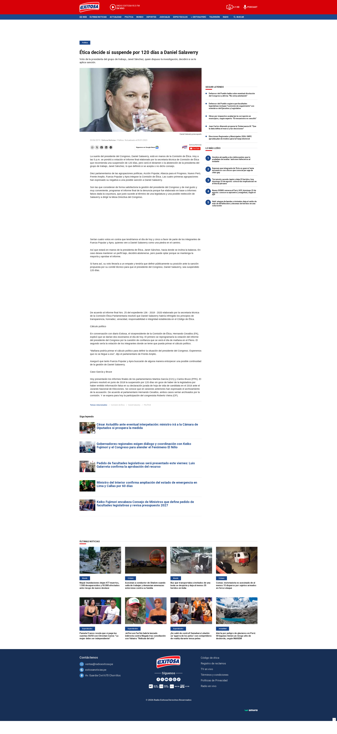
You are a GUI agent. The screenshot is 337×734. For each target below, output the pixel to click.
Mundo (139, 17)
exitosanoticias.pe (95, 669)
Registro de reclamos (213, 663)
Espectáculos (180, 17)
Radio (225, 17)
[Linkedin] (106, 147)
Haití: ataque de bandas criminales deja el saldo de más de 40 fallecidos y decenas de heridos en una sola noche (234, 203)
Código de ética (210, 657)
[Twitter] (97, 147)
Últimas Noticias (98, 17)
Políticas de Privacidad (214, 680)
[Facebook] (101, 147)
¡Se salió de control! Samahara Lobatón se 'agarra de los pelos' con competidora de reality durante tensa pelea (190, 636)
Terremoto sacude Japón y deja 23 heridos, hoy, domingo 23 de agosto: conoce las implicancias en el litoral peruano (234, 181)
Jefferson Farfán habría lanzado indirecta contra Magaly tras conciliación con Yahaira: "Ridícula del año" (145, 636)
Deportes (151, 17)
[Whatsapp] (92, 147)
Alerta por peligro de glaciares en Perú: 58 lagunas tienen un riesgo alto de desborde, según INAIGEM (236, 636)
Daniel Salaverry (134, 405)
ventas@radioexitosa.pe (99, 664)
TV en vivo (207, 669)
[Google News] (174, 679)
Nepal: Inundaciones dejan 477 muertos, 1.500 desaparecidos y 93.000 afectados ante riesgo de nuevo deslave (100, 585)
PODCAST (252, 7)
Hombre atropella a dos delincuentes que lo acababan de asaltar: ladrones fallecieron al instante (231, 159)
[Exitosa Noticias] (91, 7)
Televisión (214, 17)
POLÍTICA (147, 405)
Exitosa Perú (199, 17)
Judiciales (164, 17)
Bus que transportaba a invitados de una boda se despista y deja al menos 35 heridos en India (190, 585)
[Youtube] (166, 679)
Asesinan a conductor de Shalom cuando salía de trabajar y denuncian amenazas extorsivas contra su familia (145, 585)
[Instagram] (170, 679)
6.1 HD (236, 7)
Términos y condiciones (214, 674)
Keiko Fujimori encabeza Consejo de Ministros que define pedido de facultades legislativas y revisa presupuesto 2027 (145, 503)
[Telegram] (110, 147)
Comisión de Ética (118, 405)
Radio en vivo (208, 686)
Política (129, 17)
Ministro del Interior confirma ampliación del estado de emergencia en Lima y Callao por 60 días (147, 484)
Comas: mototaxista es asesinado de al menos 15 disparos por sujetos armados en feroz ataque (236, 585)
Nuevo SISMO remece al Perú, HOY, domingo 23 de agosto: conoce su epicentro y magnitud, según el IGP (234, 192)
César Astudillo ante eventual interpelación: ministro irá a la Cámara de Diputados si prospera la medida (147, 426)
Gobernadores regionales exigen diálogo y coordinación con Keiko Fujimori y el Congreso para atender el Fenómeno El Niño (144, 445)
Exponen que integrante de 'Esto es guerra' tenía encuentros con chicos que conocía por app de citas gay (233, 170)
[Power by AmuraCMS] (250, 710)
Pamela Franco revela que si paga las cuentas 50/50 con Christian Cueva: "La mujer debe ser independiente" (99, 636)
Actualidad (116, 17)
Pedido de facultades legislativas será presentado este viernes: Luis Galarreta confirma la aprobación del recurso (146, 464)
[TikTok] (178, 679)
